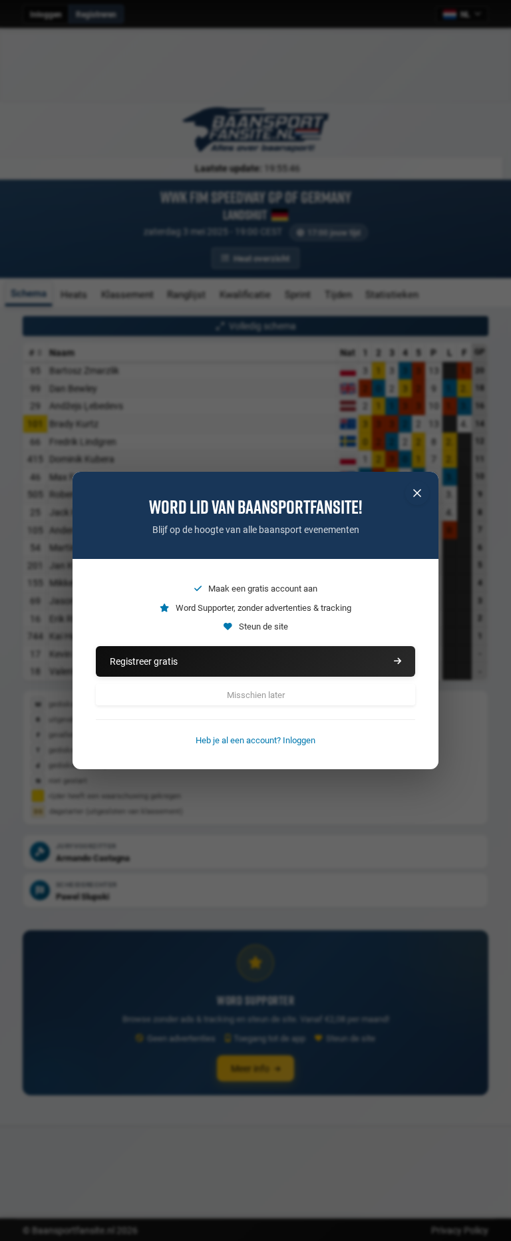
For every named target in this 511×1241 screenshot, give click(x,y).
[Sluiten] (417, 493)
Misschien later (256, 694)
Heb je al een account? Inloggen (255, 740)
